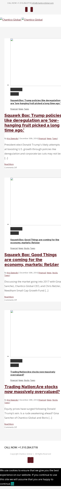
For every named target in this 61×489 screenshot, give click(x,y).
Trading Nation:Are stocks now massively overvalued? (32, 389)
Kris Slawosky (12, 138)
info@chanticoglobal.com (43, 3)
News (21, 109)
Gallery (14, 94)
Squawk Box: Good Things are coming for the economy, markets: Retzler (31, 259)
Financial (14, 109)
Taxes (26, 109)
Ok (12, 483)
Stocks (26, 248)
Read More (9, 164)
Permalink (16, 89)
